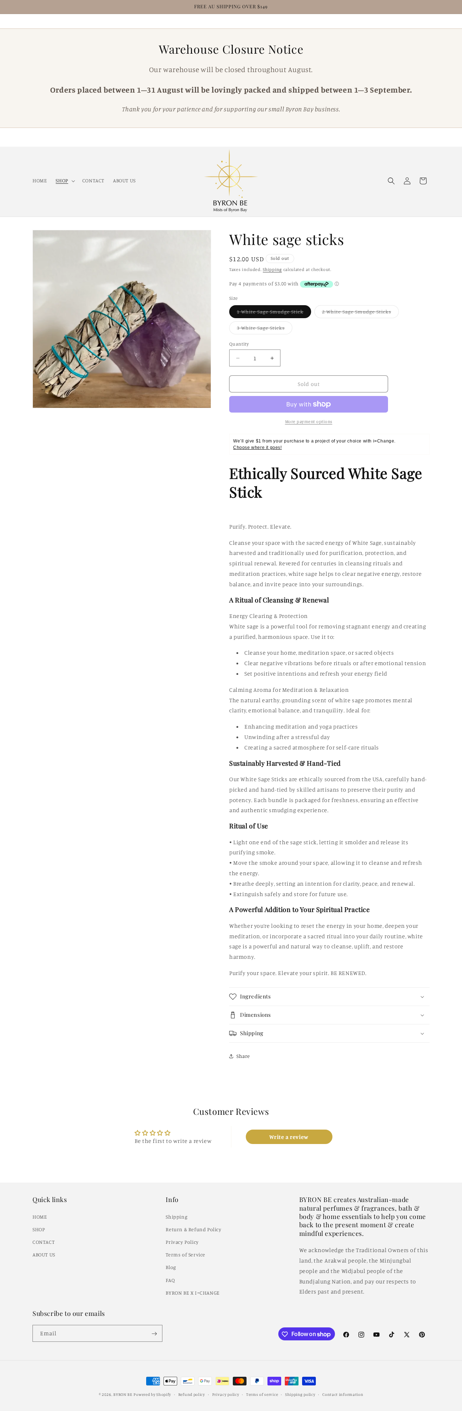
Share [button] (243, 1056)
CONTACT (43, 1241)
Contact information (342, 1394)
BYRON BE (122, 1394)
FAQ (170, 1280)
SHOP (38, 1229)
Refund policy (191, 1394)
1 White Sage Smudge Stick (274, 313)
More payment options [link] (308, 421)
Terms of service (262, 1394)
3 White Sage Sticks (264, 329)
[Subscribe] (154, 1333)
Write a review (288, 1136)
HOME (39, 1216)
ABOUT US (43, 1254)
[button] (64, 180)
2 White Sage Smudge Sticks (360, 313)
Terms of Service (185, 1254)
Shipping (272, 269)
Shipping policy (300, 1394)
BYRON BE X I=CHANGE (192, 1292)
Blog (171, 1267)
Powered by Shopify (152, 1394)
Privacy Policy (182, 1241)
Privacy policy (225, 1394)
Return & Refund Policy (193, 1229)
